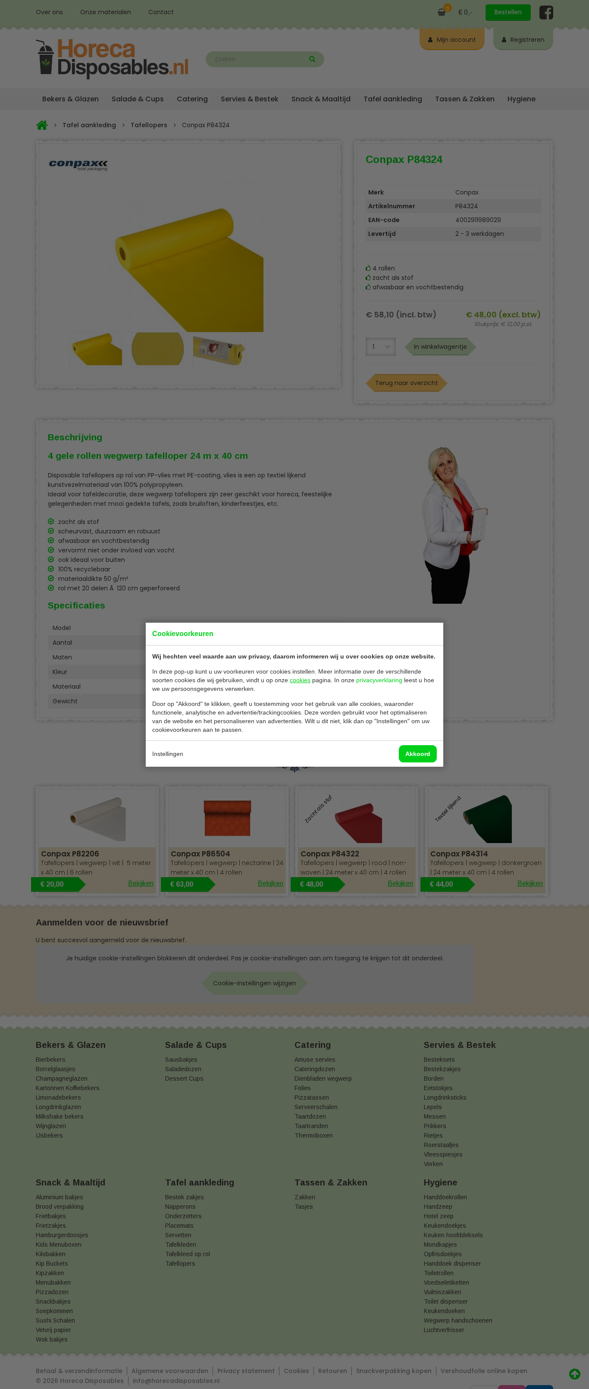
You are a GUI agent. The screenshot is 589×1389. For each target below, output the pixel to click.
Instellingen (167, 753)
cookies (300, 680)
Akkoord (417, 753)
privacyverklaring (379, 680)
